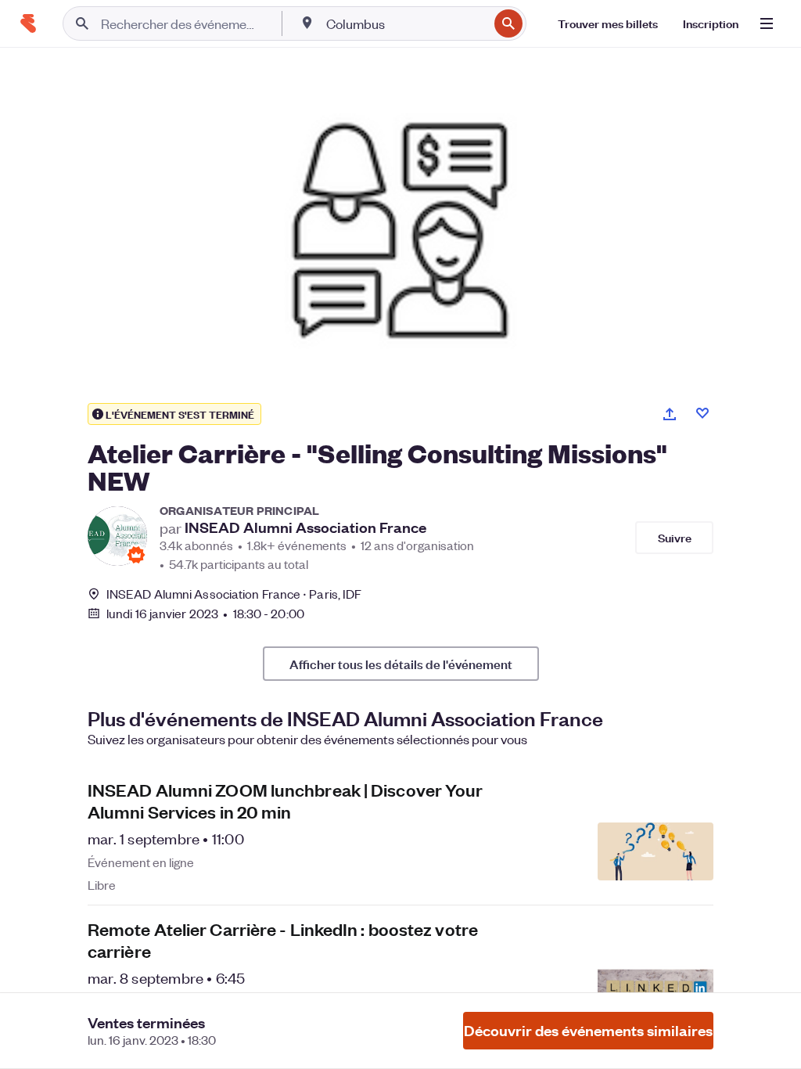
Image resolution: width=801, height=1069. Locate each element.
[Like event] (702, 413)
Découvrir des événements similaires (588, 1030)
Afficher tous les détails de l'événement (400, 663)
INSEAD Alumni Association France (305, 527)
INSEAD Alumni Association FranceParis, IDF (233, 593)
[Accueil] (28, 23)
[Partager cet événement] (669, 414)
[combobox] (405, 23)
